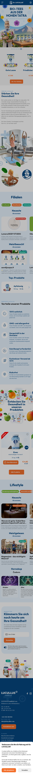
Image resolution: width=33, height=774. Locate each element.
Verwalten (25, 770)
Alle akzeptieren (9, 770)
